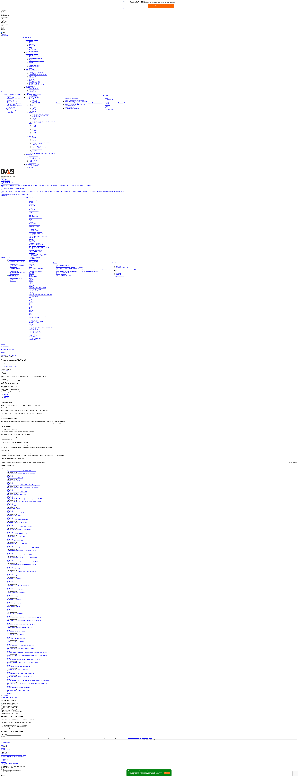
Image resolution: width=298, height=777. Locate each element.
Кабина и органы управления (36, 220)
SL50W (31, 313)
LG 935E (31, 307)
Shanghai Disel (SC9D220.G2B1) (37, 246)
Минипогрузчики (33, 261)
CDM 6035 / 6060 (33, 330)
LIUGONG (31, 279)
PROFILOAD (32, 209)
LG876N (31, 292)
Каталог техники (5, 742)
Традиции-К (32, 205)
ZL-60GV (31, 324)
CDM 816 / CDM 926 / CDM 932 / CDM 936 (40, 295)
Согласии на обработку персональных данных (140, 738)
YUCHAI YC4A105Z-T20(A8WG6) (38, 254)
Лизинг (3, 748)
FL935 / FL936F (33, 276)
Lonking (31, 201)
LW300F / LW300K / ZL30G (36, 321)
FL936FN (31, 274)
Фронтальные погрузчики (35, 271)
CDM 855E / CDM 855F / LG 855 (37, 288)
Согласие (159, 772)
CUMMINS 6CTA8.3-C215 (36, 233)
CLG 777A (31, 285)
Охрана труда (4, 759)
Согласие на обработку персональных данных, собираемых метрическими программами (24, 757)
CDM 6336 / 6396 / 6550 (35, 332)
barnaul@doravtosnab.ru (7, 182)
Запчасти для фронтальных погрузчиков (39, 316)
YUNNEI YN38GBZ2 (34, 257)
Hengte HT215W (33, 335)
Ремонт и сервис (5, 745)
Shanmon (31, 202)
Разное (30, 227)
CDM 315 (31, 264)
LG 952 (31, 303)
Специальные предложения (8, 750)
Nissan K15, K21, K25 (34, 243)
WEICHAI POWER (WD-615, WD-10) (39, 247)
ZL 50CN (31, 281)
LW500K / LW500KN (34, 320)
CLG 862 (31, 282)
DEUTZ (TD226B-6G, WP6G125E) (38, 236)
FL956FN (31, 275)
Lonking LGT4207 (33, 269)
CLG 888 (31, 283)
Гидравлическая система (35, 218)
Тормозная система (34, 226)
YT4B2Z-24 (32, 253)
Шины (30, 212)
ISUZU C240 (32, 241)
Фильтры (31, 222)
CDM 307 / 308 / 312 (34, 262)
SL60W (31, 314)
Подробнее (10, 476)
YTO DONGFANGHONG (35, 251)
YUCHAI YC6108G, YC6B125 (37, 255)
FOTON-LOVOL (33, 272)
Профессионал (32, 265)
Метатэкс (31, 204)
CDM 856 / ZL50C (33, 290)
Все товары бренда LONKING (9, 697)
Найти (2, 178)
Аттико (30, 208)
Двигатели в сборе (33, 230)
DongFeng (31, 239)
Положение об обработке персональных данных (13, 755)
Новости (3, 760)
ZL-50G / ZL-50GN (34, 317)
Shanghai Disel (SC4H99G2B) (36, 244)
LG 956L (31, 306)
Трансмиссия (32, 223)
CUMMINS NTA (33, 234)
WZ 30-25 (31, 318)
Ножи (30, 267)
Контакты (3, 762)
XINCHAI (31, 248)
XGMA (31, 325)
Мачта (30, 219)
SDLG (30, 297)
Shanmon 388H (32, 341)
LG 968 (31, 302)
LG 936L (31, 304)
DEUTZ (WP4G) (33, 237)
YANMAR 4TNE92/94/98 (35, 250)
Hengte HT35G (32, 337)
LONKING (31, 286)
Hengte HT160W (33, 334)
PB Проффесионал (33, 211)
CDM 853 (31, 293)
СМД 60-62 (32, 258)
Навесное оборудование (35, 199)
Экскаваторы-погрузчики (35, 338)
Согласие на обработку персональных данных (13, 756)
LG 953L (31, 300)
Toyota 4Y (31, 240)
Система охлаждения (34, 225)
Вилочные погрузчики (35, 213)
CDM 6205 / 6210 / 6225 (35, 331)
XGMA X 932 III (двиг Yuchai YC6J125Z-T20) (41, 327)
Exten (30, 206)
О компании (4, 753)
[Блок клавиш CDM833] (10, 364)
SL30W (31, 311)
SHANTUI (31, 310)
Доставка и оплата (5, 749)
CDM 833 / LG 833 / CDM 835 (36, 289)
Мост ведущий (32, 215)
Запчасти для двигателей (35, 232)
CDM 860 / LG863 (33, 296)
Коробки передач (33, 260)
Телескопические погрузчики (36, 268)
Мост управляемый (34, 216)
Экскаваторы (32, 328)
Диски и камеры (33, 229)
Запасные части (5, 743)
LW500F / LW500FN (34, 323)
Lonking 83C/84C (33, 339)
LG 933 (31, 299)
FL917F (31, 278)
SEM (30, 309)
